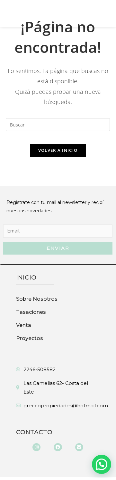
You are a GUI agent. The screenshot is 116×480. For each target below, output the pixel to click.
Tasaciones (31, 312)
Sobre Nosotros (37, 299)
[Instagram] (36, 447)
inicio (26, 277)
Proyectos (29, 338)
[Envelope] (79, 447)
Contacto (34, 432)
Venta (23, 325)
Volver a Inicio (58, 150)
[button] (17, 13)
